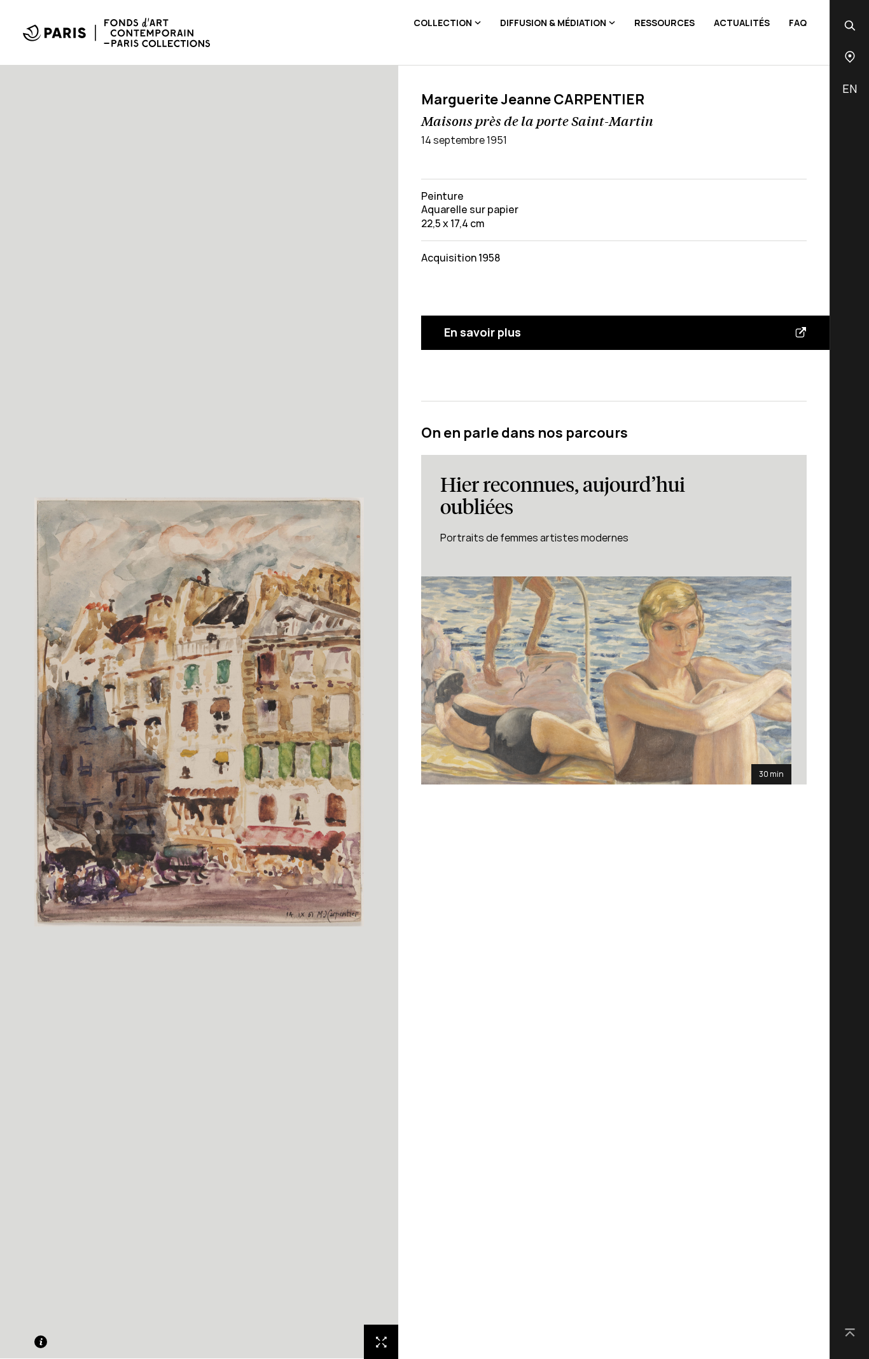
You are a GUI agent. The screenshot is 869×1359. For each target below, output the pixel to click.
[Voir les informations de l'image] (40, 1341)
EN (849, 88)
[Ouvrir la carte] (850, 57)
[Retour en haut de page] (850, 1333)
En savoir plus (482, 332)
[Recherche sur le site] (850, 25)
